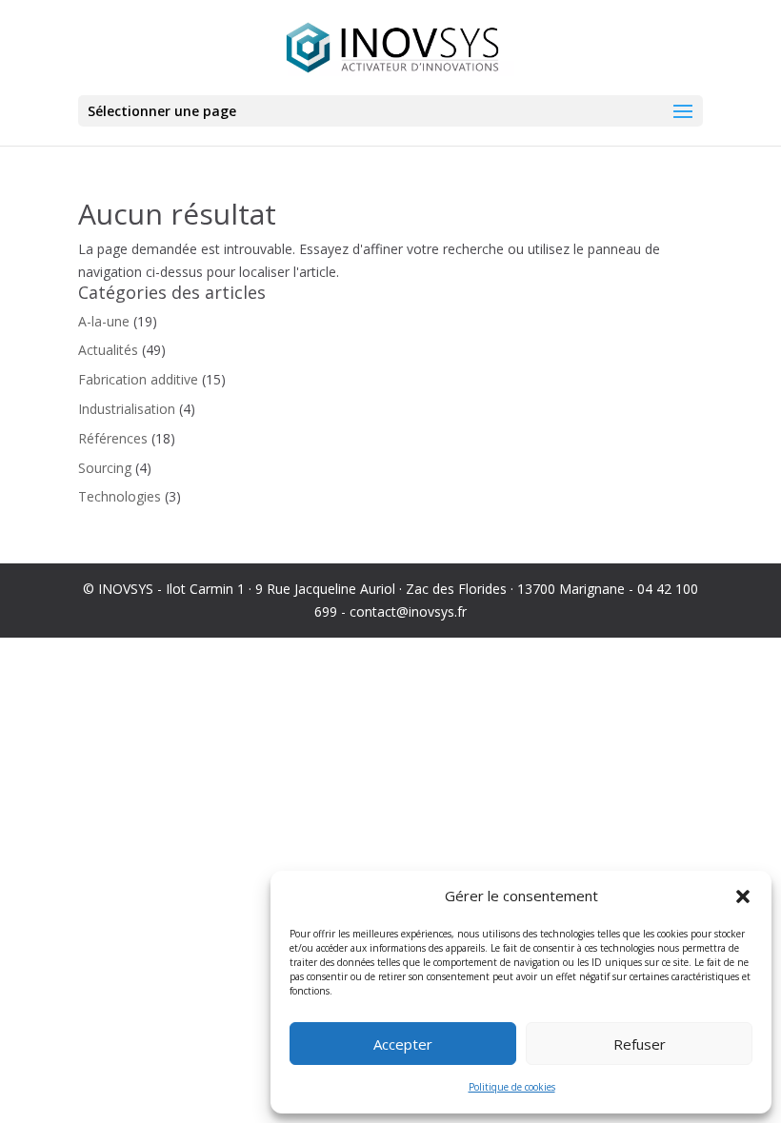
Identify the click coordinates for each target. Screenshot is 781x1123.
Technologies (119, 496)
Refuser (639, 1044)
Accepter (402, 1044)
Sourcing (104, 468)
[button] (742, 896)
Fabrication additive (138, 379)
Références (113, 438)
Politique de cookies (512, 1086)
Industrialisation (126, 409)
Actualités (108, 350)
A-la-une (104, 321)
